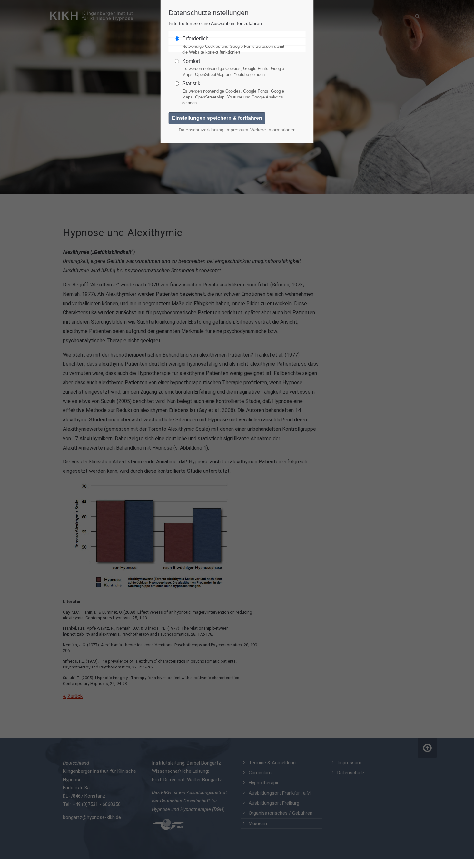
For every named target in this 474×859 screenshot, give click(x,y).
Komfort (233, 67)
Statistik (233, 93)
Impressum (236, 130)
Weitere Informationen (273, 130)
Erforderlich (233, 45)
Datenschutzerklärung (201, 130)
